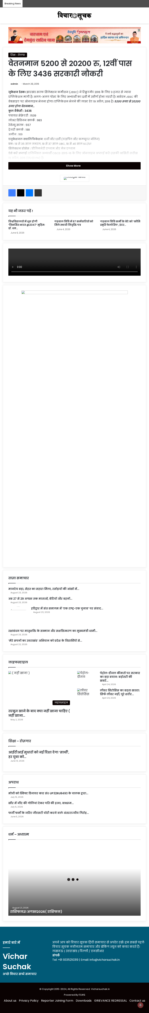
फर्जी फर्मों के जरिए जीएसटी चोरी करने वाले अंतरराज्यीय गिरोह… (48, 813)
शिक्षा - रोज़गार (17, 55)
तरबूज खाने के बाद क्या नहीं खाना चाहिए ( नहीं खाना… (39, 713)
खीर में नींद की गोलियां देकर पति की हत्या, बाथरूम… (41, 803)
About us (10, 1001)
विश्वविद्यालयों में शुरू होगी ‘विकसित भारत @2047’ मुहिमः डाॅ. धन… (26, 225)
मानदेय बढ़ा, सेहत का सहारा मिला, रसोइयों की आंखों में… (43, 589)
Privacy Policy (29, 1001)
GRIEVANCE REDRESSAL (110, 1001)
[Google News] (74, 178)
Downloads (84, 1001)
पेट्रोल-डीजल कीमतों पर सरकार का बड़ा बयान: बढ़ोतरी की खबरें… (120, 677)
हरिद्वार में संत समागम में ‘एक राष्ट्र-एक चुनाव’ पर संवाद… (67, 608)
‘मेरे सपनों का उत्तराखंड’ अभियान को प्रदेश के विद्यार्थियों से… (45, 641)
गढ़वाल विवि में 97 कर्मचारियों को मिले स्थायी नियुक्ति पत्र (73, 223)
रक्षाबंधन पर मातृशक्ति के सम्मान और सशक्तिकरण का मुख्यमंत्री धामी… (52, 631)
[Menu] (144, 17)
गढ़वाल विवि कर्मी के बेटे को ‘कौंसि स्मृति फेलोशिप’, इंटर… (120, 223)
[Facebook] (12, 192)
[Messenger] (29, 192)
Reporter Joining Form (57, 1001)
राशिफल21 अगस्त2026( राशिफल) (36, 911)
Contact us (137, 1001)
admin (14, 83)
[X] (20, 192)
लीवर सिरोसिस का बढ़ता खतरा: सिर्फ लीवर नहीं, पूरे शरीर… (120, 692)
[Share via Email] (38, 192)
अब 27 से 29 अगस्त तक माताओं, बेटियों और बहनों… (40, 599)
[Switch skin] (4, 17)
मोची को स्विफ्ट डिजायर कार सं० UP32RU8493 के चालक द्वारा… (48, 793)
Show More (73, 166)
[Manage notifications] (140, 1005)
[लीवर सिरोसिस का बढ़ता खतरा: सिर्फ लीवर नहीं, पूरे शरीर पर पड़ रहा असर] (87, 695)
